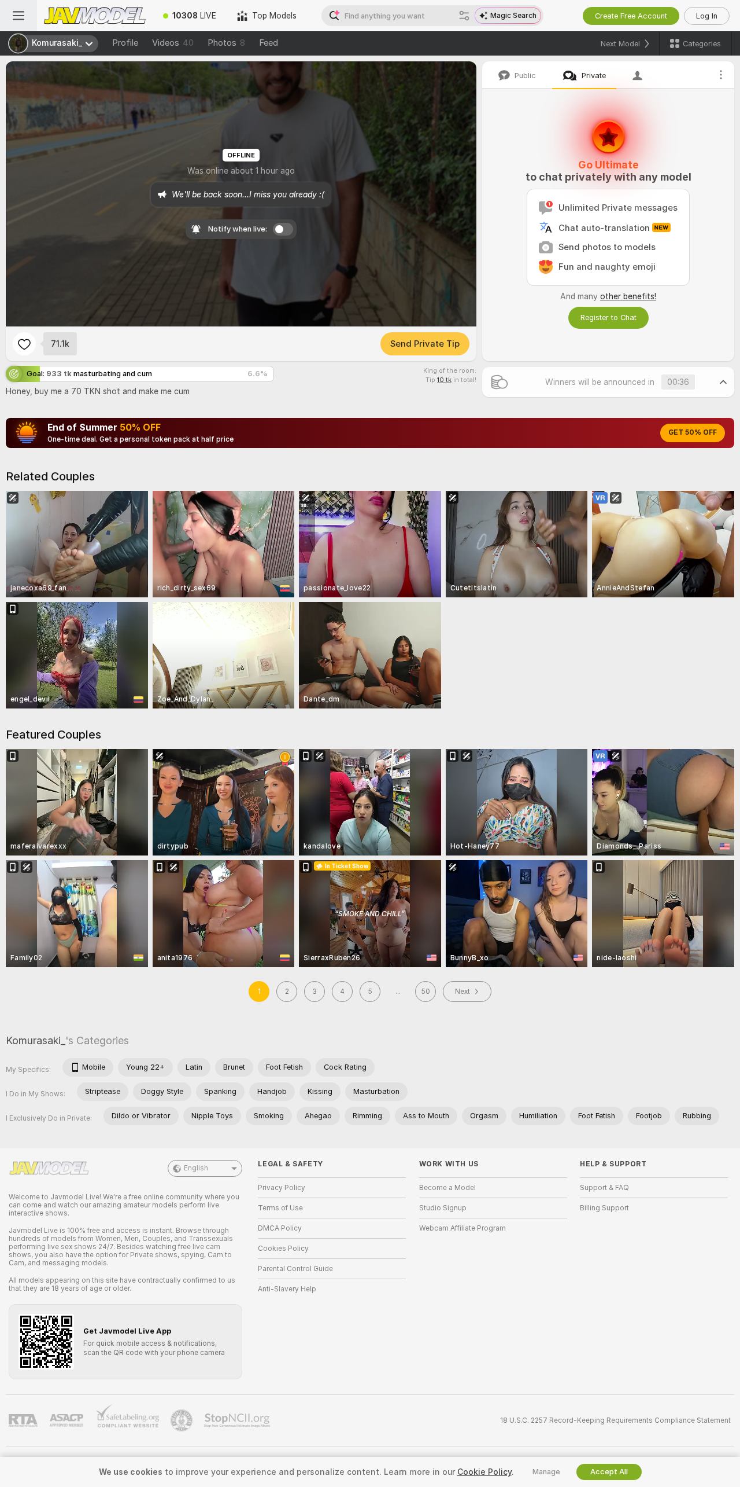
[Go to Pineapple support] (183, 1420)
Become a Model (447, 1188)
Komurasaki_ (35, 1040)
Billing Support (604, 1208)
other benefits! (628, 296)
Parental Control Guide (295, 1269)
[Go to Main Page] (95, 15)
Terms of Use (280, 1208)
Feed (268, 43)
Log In (706, 16)
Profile (125, 43)
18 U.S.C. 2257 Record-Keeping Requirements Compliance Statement (615, 1420)
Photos (226, 43)
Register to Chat (608, 317)
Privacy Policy (281, 1188)
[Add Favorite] (24, 343)
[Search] (464, 16)
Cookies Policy (283, 1248)
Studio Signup (443, 1208)
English (196, 1168)
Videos (173, 43)
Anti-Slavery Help (287, 1289)
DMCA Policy (280, 1228)
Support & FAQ (604, 1188)
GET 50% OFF (692, 432)
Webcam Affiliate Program (462, 1228)
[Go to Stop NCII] (238, 1420)
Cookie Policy (484, 1472)
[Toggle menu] (18, 15)
